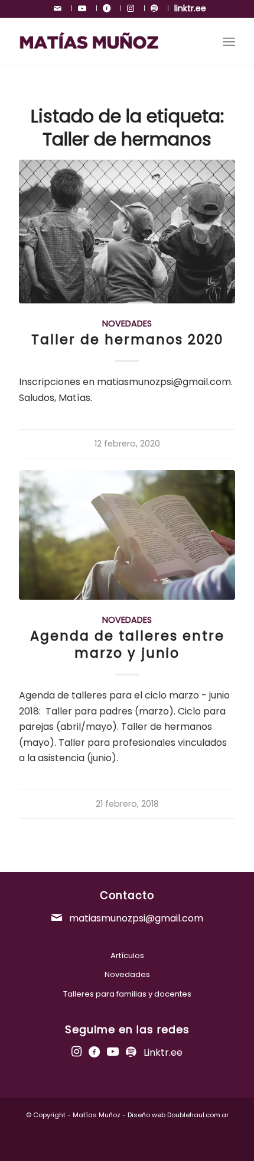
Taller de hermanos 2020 (127, 339)
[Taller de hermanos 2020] (127, 231)
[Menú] (229, 42)
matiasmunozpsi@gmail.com (135, 918)
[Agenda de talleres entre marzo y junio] (127, 535)
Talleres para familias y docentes (127, 994)
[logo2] (105, 42)
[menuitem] (60, 8)
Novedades (127, 323)
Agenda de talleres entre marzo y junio (127, 644)
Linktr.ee (163, 1052)
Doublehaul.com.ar (198, 1115)
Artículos (127, 955)
